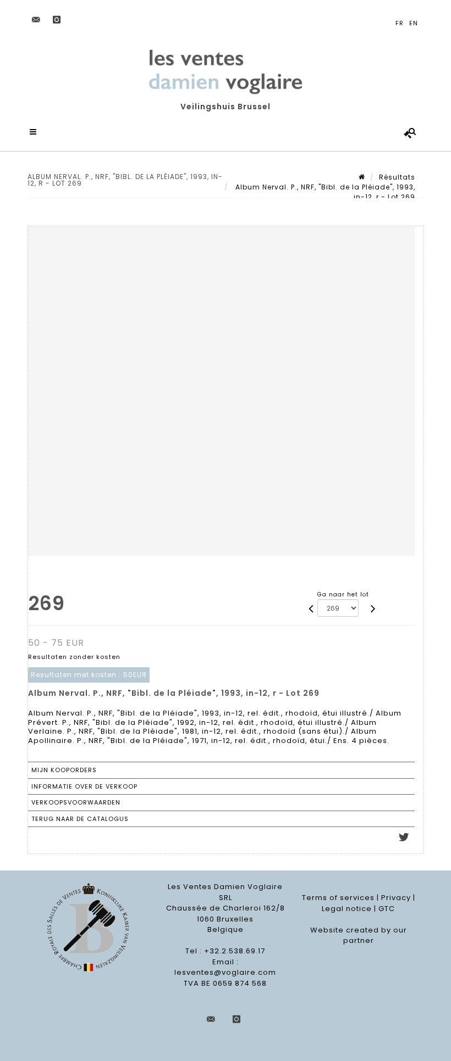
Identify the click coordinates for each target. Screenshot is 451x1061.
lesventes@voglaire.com (225, 972)
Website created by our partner (358, 935)
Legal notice (347, 908)
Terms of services (338, 897)
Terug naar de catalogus (80, 818)
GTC (386, 908)
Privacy (396, 897)
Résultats (397, 177)
